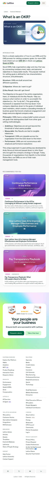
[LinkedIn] (41, 471)
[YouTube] (30, 471)
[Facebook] (8, 471)
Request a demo (33, 3)
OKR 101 (22, 61)
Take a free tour (33, 333)
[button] (43, 3)
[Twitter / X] (19, 471)
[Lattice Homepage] (8, 3)
